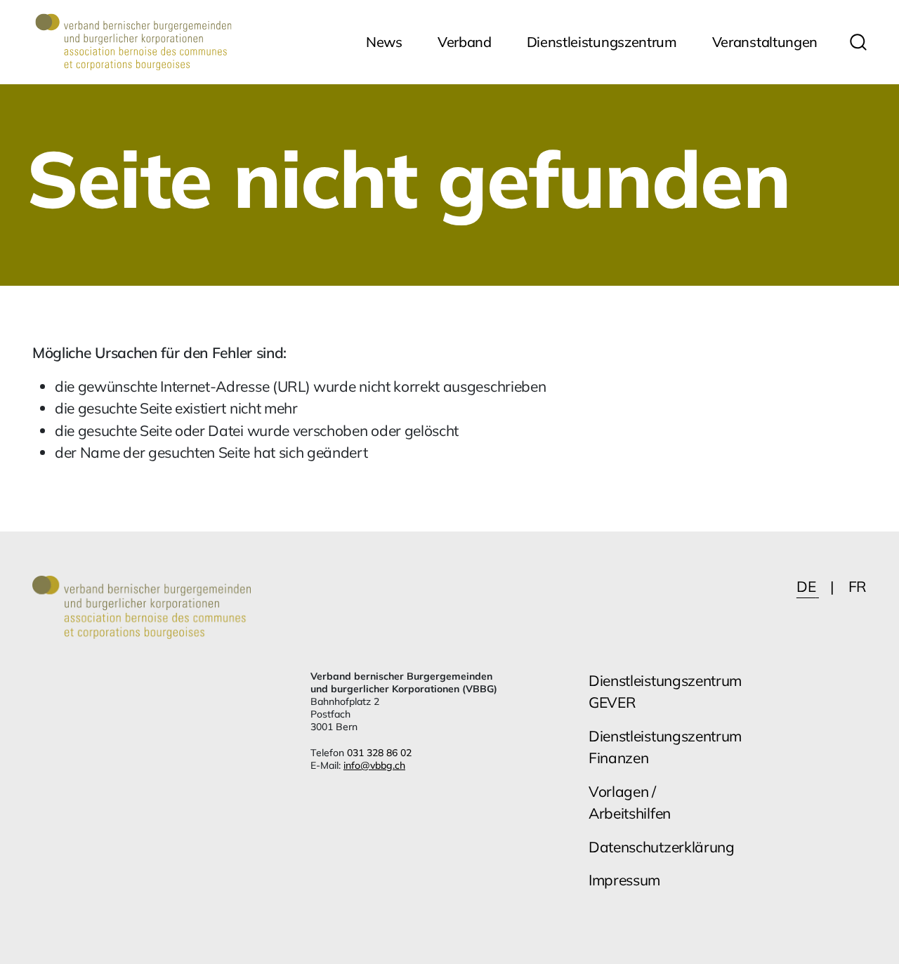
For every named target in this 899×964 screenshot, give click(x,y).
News (384, 42)
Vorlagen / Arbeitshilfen (630, 802)
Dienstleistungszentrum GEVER (665, 691)
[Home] (133, 42)
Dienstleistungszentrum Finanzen (665, 747)
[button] (858, 42)
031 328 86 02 (379, 752)
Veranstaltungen (765, 42)
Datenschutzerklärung (662, 847)
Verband (465, 42)
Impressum (624, 880)
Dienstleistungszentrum (602, 42)
